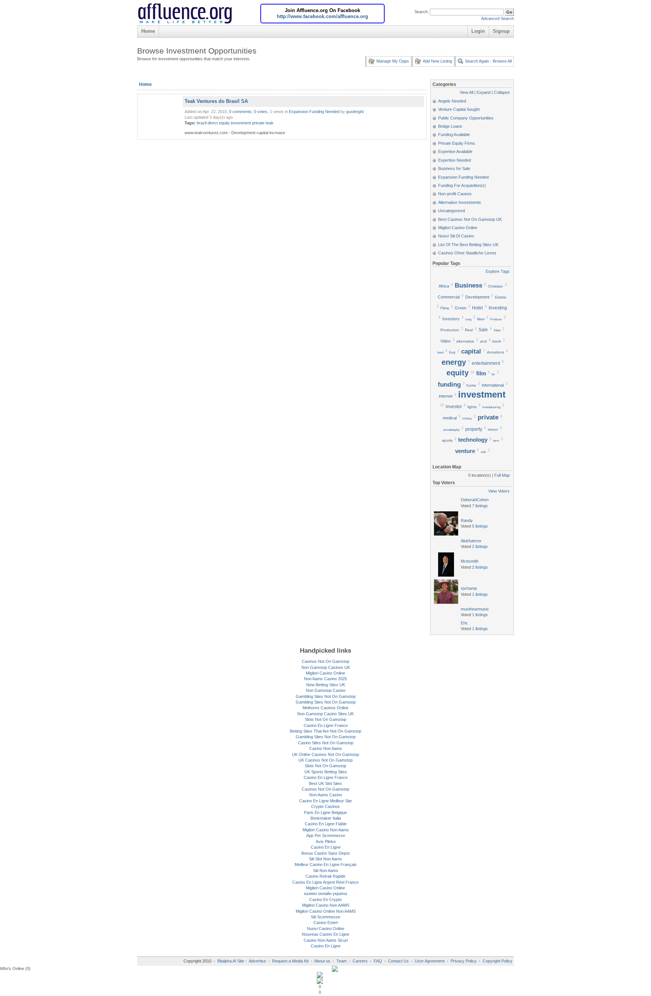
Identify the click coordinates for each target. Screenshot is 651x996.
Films (444, 308)
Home (148, 31)
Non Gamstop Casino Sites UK (325, 713)
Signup (501, 31)
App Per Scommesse (325, 835)
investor (454, 406)
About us (323, 961)
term (496, 440)
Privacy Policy (464, 961)
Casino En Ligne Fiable (326, 824)
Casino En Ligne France (326, 725)
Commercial (449, 297)
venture (465, 451)
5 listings (480, 526)
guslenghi (355, 111)
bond (440, 352)
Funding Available (454, 134)
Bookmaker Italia (325, 818)
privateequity (451, 429)
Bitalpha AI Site (230, 961)
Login (478, 31)
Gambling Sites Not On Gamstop (326, 696)
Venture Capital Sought (459, 109)
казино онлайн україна (325, 893)
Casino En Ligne (326, 847)
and (483, 341)
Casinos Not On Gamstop (325, 661)
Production (449, 330)
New (480, 319)
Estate (500, 297)
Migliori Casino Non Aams (326, 830)
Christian (495, 286)
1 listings (480, 594)
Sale (483, 329)
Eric (464, 623)
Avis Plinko (326, 841)
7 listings (480, 505)
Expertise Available (455, 151)
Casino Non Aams (325, 748)
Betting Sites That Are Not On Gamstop (325, 731)
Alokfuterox (471, 541)
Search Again (477, 61)
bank (496, 341)
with (483, 452)
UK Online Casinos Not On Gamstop (325, 754)
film (481, 373)
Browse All (502, 61)
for (493, 374)
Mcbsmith (469, 561)
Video (445, 341)
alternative (465, 341)
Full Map (502, 475)
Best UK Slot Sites (325, 783)
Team (341, 961)
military (467, 418)
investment (241, 123)
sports (447, 440)
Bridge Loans (450, 126)
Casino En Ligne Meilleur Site (325, 801)
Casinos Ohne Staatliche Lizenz (467, 253)
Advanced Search (497, 18)
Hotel (477, 308)
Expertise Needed (454, 160)
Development (477, 297)
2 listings (480, 546)
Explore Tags (498, 271)
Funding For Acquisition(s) (462, 185)
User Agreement (430, 961)
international (493, 385)
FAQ (378, 961)
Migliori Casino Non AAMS (325, 905)
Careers (360, 961)
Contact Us (398, 961)
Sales (497, 330)
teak (270, 123)
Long (468, 319)
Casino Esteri (325, 922)
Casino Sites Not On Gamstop (325, 742)
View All (466, 92)
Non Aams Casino (325, 795)
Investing (498, 308)
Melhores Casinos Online (325, 707)
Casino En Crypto (325, 899)
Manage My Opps (392, 61)
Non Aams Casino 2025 (325, 678)
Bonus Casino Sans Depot (325, 853)
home (471, 385)
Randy (467, 520)
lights (472, 407)
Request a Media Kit (291, 961)
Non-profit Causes (455, 193)
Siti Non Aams (325, 870)
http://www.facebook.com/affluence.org (322, 16)
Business (468, 285)
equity (224, 123)
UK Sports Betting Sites (325, 772)
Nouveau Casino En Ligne (325, 934)
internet (445, 396)
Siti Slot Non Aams (325, 859)
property (473, 429)
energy (454, 362)
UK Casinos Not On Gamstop (325, 760)
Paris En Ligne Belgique (325, 812)
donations (495, 352)
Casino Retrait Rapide (325, 876)
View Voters (499, 491)
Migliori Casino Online (457, 227)
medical (450, 418)
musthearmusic (475, 609)
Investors (451, 319)
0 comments (240, 111)
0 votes (260, 111)
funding (449, 384)
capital (471, 351)
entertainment (486, 363)
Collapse (502, 92)
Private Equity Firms (456, 143)
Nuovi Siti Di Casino (456, 236)
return (493, 429)
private (258, 123)
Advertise (257, 961)
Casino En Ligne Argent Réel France (325, 882)
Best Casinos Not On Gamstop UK (470, 219)
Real (469, 330)
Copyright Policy (497, 961)
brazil (201, 123)
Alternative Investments (459, 202)
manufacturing (491, 407)
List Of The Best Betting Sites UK (468, 244)
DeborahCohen (475, 499)
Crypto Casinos (325, 806)
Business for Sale (454, 168)
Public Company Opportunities (466, 118)
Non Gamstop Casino (325, 690)
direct (213, 123)
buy (452, 352)
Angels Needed (452, 101)
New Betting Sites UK (325, 684)
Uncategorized (451, 210)
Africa (444, 286)
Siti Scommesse (325, 917)
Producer (496, 319)
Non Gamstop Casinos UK (325, 667)
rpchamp (469, 588)
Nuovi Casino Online (325, 928)
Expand (484, 92)
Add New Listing (437, 61)
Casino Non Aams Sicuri (326, 940)
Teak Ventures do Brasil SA (216, 101)
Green (460, 308)
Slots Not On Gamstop (325, 719)
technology (472, 440)
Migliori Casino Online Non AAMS (326, 911)
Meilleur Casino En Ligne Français (326, 864)
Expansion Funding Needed (314, 111)
